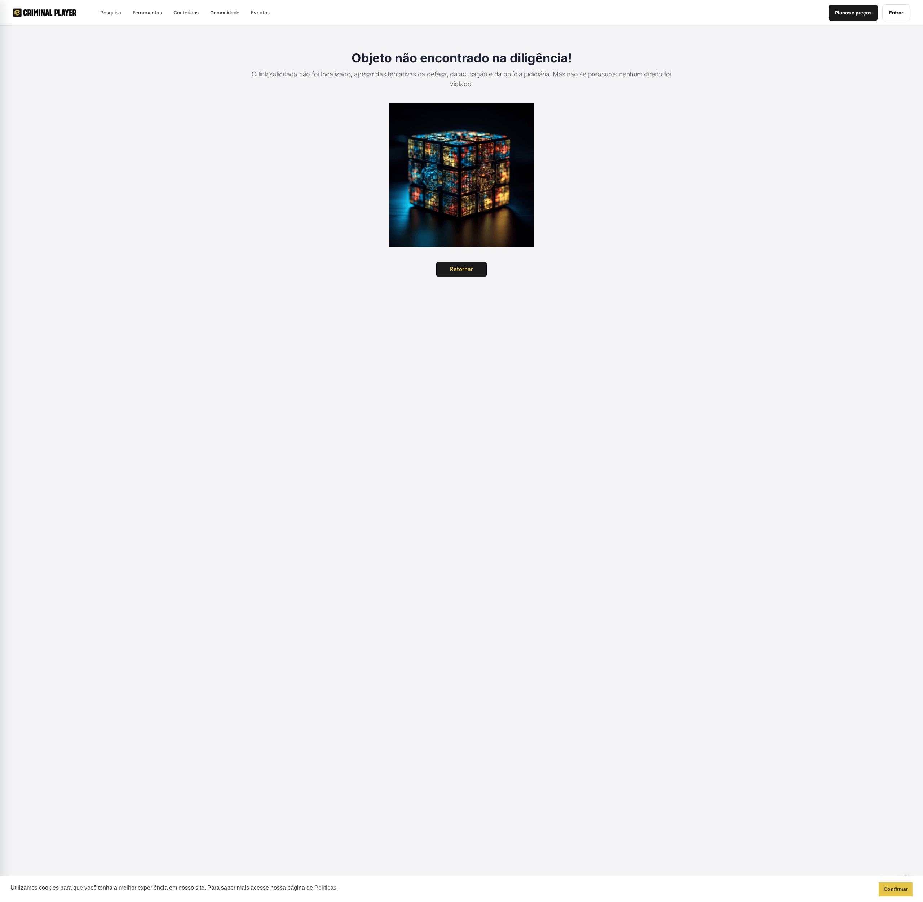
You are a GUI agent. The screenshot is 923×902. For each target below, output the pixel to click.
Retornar (461, 269)
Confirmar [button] (896, 889)
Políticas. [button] (326, 888)
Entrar (896, 13)
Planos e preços (853, 13)
